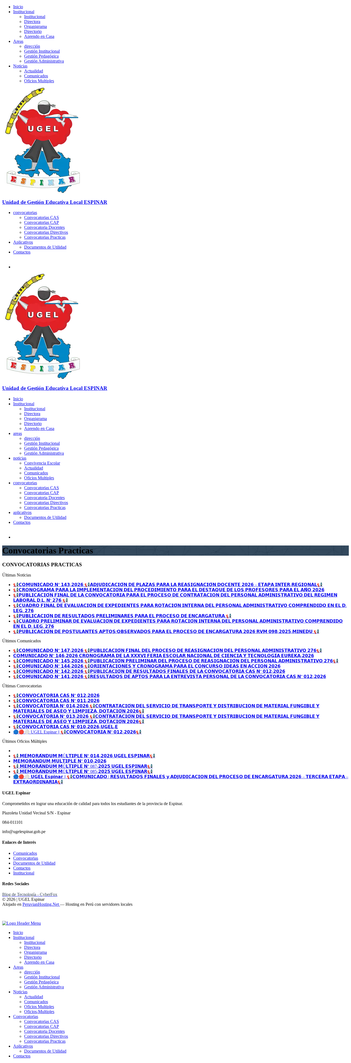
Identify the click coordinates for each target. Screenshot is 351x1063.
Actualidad (33, 71)
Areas (18, 41)
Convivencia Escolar (42, 463)
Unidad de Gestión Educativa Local (54, 202)
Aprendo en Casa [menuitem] (39, 962)
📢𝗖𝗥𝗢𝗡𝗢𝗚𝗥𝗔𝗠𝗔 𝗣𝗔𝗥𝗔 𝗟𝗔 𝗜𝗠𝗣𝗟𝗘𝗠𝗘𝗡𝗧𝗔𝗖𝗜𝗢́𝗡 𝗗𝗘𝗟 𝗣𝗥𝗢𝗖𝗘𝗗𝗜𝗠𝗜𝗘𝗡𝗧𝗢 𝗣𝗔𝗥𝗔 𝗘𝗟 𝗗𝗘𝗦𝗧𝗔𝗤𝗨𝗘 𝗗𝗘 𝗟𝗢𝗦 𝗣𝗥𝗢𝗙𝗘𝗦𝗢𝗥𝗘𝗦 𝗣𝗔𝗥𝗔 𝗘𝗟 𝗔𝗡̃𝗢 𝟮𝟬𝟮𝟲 (168, 589)
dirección (32, 46)
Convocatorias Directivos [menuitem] (46, 1036)
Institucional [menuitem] (23, 937)
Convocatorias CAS (41, 217)
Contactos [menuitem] (21, 1056)
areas (17, 433)
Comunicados (36, 76)
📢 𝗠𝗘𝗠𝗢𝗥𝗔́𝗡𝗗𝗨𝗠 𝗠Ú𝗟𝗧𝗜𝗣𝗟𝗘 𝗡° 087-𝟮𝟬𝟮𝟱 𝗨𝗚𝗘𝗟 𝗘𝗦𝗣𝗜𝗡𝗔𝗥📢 (83, 766)
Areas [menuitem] (18, 967)
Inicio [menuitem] (18, 932)
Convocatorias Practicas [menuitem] (45, 1041)
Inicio (18, 6)
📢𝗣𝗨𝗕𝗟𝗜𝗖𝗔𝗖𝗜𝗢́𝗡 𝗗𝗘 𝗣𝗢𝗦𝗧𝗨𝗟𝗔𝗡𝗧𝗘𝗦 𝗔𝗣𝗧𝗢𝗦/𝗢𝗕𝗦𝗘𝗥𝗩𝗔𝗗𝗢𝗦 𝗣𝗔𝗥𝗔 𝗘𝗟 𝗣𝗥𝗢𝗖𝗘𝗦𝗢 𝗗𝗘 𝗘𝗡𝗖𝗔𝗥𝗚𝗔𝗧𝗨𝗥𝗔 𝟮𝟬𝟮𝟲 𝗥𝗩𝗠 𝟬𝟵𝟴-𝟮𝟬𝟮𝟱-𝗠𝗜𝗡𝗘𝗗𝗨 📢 (166, 631)
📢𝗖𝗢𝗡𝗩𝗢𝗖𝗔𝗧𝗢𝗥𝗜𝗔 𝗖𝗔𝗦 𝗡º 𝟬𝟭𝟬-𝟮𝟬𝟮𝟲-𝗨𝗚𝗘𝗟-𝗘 (65, 726)
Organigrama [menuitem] (35, 952)
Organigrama (35, 26)
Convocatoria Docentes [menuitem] (44, 1031)
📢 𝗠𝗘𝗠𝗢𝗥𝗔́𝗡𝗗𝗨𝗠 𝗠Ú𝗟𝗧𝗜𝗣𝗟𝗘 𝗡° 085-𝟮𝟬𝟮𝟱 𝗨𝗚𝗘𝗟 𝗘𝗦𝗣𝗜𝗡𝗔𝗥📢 (83, 771)
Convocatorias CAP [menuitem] (41, 1026)
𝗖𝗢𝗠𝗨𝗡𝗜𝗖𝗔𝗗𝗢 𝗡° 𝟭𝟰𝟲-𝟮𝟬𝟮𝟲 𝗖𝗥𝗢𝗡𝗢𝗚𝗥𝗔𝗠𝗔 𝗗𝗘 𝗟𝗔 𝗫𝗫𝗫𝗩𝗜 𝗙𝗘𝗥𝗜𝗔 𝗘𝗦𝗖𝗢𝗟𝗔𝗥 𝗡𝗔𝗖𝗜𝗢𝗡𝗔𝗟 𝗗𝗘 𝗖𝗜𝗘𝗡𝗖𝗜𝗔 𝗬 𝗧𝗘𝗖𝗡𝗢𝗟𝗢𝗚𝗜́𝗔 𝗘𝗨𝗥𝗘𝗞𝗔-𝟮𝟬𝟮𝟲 (163, 655)
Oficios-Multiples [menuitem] (39, 1011)
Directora (32, 21)
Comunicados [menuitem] (36, 1001)
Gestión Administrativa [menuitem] (44, 987)
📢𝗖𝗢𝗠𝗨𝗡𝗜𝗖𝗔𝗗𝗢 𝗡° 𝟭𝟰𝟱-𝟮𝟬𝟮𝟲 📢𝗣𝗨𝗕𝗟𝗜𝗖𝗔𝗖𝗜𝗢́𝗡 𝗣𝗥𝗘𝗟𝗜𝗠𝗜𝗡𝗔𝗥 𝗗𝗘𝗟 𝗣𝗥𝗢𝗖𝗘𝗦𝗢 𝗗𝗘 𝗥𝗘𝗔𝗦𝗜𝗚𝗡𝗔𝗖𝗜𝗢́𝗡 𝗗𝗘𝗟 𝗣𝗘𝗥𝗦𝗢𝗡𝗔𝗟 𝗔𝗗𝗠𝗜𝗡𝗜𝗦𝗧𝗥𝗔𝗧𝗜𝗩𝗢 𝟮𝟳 (175, 661)
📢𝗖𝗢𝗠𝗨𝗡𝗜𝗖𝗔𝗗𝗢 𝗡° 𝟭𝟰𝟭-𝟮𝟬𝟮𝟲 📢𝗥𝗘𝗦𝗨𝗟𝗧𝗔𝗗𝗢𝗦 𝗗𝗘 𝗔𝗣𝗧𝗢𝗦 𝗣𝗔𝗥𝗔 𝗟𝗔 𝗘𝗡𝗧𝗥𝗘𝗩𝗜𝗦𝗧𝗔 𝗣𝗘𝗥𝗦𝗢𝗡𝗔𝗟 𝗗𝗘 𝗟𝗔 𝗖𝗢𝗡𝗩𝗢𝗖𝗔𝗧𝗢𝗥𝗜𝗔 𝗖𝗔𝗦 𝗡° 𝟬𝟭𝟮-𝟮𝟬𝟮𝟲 (169, 676)
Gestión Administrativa (44, 61)
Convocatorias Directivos (46, 232)
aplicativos (22, 512)
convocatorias (25, 212)
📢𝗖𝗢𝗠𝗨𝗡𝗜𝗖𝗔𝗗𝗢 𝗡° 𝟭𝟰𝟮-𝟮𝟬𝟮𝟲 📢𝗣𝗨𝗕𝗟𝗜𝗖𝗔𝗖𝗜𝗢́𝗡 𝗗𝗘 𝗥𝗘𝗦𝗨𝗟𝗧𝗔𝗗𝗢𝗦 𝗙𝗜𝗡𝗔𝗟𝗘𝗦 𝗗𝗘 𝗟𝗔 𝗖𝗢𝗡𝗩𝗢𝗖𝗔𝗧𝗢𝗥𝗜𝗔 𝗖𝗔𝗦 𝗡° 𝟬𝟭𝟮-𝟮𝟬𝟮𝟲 (149, 671)
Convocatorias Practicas (45, 237)
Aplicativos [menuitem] (23, 1046)
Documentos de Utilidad (45, 247)
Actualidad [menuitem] (33, 996)
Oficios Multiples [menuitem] (39, 1006)
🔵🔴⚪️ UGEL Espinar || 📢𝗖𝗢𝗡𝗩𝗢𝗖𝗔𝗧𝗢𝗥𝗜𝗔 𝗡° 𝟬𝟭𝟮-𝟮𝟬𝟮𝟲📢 (77, 732)
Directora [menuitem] (32, 947)
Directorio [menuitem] (33, 957)
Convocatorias (25, 858)
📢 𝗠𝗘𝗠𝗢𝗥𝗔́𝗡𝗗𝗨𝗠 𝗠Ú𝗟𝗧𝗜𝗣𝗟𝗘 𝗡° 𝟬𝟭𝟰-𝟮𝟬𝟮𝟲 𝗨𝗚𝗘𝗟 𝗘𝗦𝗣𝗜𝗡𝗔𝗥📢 (84, 755)
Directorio (33, 31)
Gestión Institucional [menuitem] (42, 977)
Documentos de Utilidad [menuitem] (45, 1051)
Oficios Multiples (39, 80)
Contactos (21, 252)
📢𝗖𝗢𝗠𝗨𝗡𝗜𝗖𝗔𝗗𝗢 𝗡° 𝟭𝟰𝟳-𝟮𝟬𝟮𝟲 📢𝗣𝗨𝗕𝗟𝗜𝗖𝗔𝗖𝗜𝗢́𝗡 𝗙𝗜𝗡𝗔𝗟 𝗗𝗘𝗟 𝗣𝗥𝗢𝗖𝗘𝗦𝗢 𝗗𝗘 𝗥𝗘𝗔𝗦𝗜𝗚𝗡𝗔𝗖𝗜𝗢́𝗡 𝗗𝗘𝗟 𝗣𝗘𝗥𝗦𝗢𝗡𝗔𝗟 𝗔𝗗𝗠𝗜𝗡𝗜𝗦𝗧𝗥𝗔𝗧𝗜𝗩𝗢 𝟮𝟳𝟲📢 (167, 650)
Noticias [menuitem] (20, 991)
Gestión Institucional (42, 51)
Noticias (20, 66)
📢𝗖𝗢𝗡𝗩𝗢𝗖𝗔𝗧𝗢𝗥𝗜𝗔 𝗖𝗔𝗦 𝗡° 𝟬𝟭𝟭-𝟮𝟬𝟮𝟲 (56, 700)
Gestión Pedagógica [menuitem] (41, 982)
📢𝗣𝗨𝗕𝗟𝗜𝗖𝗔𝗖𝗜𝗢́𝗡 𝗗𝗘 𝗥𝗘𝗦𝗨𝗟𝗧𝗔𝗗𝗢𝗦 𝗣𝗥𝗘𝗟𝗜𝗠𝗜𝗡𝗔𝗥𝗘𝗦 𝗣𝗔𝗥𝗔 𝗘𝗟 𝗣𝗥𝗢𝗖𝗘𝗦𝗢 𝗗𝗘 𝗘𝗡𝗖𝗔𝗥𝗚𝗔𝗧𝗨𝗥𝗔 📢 (122, 616)
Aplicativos (23, 242)
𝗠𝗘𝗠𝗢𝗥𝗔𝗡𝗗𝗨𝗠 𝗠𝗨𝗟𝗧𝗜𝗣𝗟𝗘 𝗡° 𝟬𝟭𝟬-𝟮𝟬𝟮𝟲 (59, 761)
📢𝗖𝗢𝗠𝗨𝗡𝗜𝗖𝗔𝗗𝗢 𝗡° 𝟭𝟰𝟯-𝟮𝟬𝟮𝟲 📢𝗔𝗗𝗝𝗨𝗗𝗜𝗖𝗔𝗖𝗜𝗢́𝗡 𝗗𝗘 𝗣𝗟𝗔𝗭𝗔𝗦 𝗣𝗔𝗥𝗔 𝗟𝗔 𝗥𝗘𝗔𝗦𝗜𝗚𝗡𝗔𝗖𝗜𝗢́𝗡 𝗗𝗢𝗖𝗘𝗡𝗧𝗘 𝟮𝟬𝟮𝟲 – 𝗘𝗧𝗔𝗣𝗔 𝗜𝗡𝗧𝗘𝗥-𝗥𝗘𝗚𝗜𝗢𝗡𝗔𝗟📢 (167, 584)
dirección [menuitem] (32, 972)
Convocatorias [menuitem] (25, 1016)
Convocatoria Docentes (44, 227)
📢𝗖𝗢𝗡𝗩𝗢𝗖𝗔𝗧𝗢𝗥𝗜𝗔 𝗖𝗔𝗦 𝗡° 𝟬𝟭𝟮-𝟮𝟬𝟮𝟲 (56, 695)
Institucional (23, 11)
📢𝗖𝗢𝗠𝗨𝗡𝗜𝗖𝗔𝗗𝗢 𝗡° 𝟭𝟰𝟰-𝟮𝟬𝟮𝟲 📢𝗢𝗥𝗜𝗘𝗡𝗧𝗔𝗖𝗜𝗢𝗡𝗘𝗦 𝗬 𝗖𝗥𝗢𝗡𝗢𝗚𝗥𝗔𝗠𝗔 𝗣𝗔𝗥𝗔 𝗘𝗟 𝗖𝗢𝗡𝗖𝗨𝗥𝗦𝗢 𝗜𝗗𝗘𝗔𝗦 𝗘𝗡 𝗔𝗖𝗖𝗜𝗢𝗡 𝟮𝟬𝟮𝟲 (147, 666)
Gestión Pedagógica (41, 56)
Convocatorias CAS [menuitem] (41, 1021)
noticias (19, 458)
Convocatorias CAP (41, 222)
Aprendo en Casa (39, 36)
